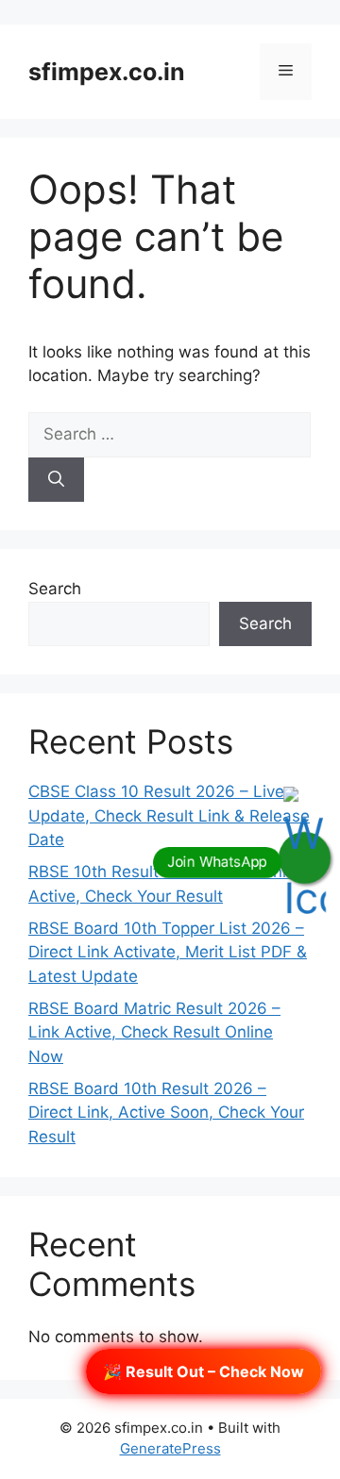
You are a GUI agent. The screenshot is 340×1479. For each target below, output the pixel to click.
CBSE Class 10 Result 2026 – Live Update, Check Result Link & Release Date (169, 815)
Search (54, 588)
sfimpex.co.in (106, 72)
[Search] (56, 480)
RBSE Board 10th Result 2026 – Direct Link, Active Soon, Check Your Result (166, 1112)
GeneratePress (170, 1448)
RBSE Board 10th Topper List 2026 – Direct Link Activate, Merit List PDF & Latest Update (167, 952)
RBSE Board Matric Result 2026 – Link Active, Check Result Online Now (154, 1032)
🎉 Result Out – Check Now (203, 1371)
